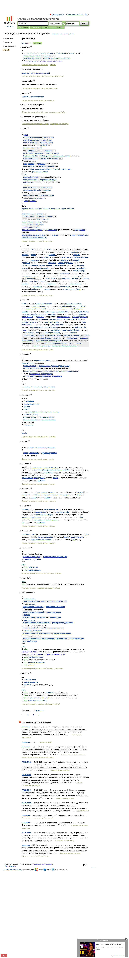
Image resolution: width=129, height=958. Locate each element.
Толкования (23, 27)
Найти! (84, 24)
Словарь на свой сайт (74, 14)
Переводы (35, 27)
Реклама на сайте (47, 864)
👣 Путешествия (10, 866)
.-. (32, 363)
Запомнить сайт (58, 14)
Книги (47, 27)
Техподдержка (36, 864)
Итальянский (7, 42)
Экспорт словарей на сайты (12, 869)
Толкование (27, 43)
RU (86, 14)
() (54, 366)
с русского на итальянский (63, 34)
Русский (6, 50)
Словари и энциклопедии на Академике (38, 19)
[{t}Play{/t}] (31, 47)
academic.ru (9, 26)
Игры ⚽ (59, 27)
